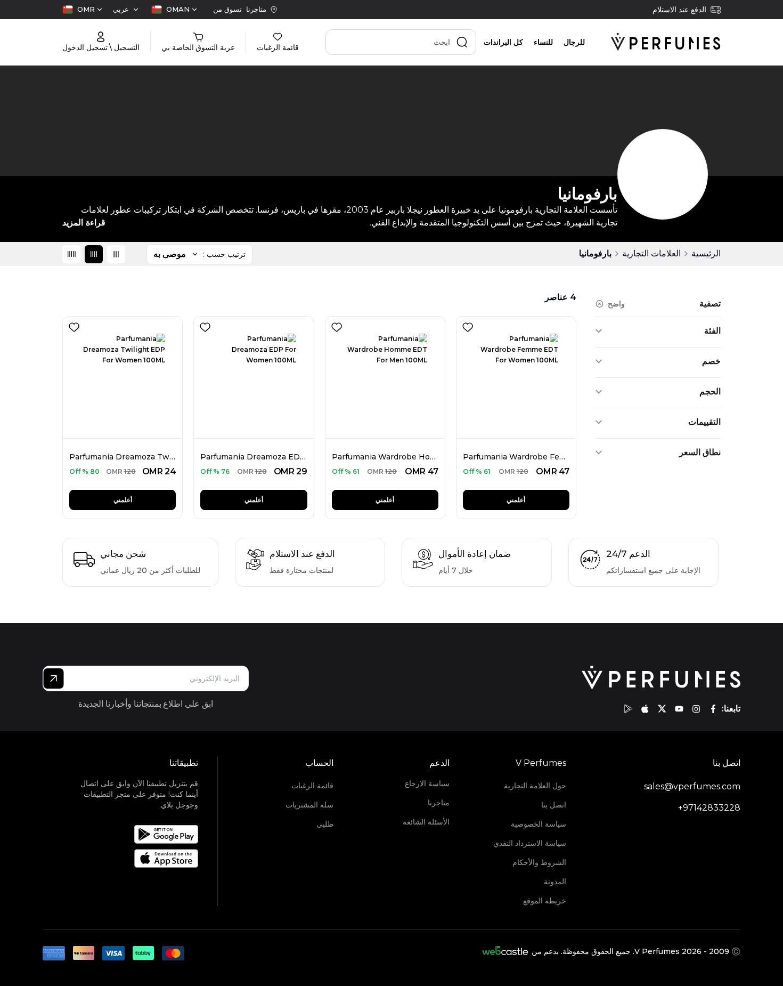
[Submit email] (53, 678)
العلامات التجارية (651, 253)
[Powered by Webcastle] (505, 951)
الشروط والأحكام (539, 862)
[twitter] (662, 709)
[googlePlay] (628, 709)
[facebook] (713, 709)
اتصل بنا (553, 805)
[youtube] (679, 709)
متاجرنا (439, 802)
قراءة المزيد (83, 222)
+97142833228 (709, 808)
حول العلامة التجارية (535, 785)
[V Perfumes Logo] (665, 42)
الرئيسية (706, 253)
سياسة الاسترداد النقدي (529, 843)
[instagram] (696, 709)
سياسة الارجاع (427, 783)
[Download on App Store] (133, 858)
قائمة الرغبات (312, 785)
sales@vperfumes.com (692, 786)
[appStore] (645, 709)
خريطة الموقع (544, 901)
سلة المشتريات (309, 805)
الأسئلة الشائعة (426, 822)
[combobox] (174, 9)
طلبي (324, 824)
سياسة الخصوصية (538, 824)
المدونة (555, 881)
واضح (616, 304)
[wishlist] (465, 325)
